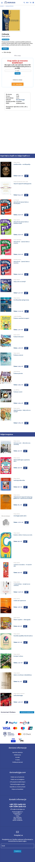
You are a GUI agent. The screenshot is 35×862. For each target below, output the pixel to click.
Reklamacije (17, 755)
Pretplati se (17, 851)
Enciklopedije (9, 6)
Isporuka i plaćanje (17, 752)
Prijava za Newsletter (17, 789)
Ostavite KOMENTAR (27, 712)
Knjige (2, 6)
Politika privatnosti (17, 762)
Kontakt (17, 757)
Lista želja (19, 84)
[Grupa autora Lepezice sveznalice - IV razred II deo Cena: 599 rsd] (17, 545)
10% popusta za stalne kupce (17, 782)
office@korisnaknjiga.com (17, 809)
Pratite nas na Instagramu (17, 779)
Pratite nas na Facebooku (17, 777)
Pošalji (17, 73)
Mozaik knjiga (20, 99)
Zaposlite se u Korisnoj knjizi (17, 786)
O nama (17, 759)
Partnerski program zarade (17, 784)
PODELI (5, 48)
